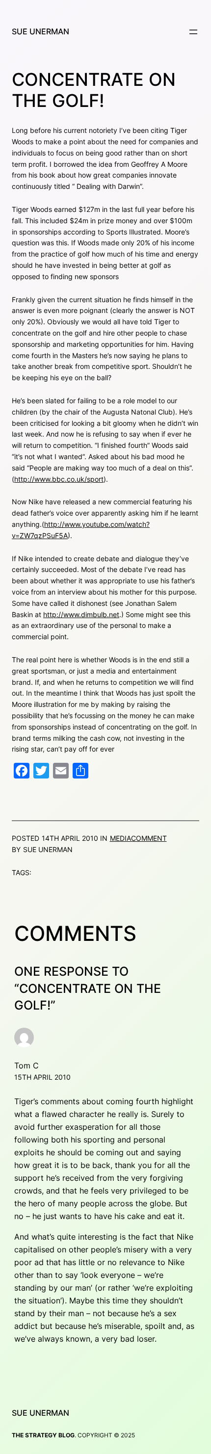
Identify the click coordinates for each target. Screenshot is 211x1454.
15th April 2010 (42, 1077)
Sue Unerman (40, 31)
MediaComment (138, 838)
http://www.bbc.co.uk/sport (59, 479)
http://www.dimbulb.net (81, 614)
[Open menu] (193, 32)
